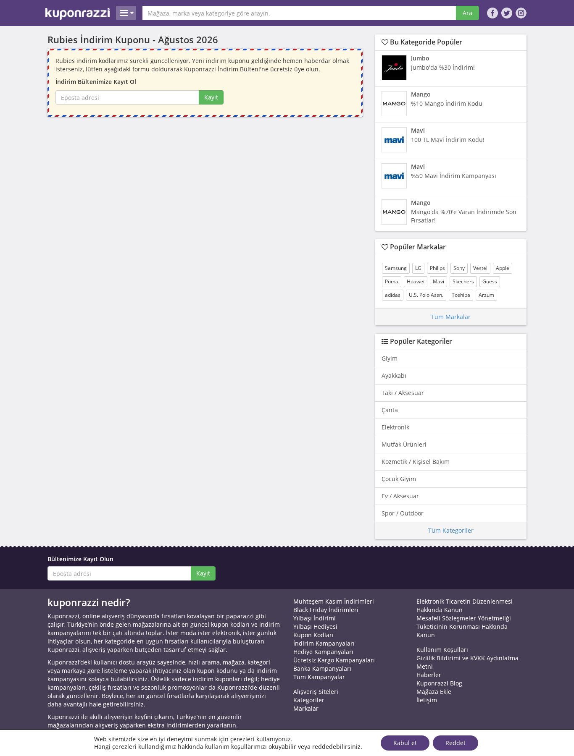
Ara (467, 13)
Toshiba (461, 294)
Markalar (306, 708)
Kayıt (211, 97)
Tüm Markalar (451, 317)
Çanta (390, 410)
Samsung (396, 268)
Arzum (486, 294)
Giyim (390, 358)
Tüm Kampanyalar (319, 677)
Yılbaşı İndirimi (314, 618)
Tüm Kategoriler (451, 530)
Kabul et (405, 743)
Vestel (480, 268)
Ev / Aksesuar (400, 496)
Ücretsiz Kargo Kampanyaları (334, 660)
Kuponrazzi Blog (439, 683)
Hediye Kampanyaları (323, 652)
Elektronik (395, 427)
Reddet (455, 743)
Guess (489, 281)
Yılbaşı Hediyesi (315, 626)
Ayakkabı (394, 375)
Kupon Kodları (313, 635)
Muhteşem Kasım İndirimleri (333, 601)
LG (418, 268)
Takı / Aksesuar (403, 393)
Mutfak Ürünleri (404, 444)
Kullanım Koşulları (442, 650)
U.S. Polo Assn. (426, 294)
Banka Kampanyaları (322, 668)
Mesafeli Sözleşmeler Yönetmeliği (463, 618)
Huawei (415, 281)
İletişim (426, 700)
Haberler (428, 675)
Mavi (438, 281)
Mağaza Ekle (433, 692)
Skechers (463, 281)
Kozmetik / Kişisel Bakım (416, 462)
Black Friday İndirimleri (325, 610)
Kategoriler (308, 700)
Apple (502, 268)
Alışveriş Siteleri (315, 692)
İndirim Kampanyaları (324, 643)
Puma (391, 281)
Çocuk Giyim (399, 479)
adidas (392, 294)
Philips (437, 268)
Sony (459, 268)
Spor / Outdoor (403, 513)
